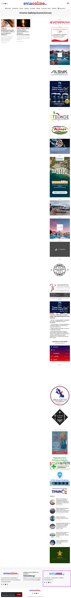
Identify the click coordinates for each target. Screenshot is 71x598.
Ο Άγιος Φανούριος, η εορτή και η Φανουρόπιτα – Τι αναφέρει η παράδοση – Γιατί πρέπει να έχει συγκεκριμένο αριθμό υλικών (60, 325)
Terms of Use (12, 595)
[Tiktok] (60, 359)
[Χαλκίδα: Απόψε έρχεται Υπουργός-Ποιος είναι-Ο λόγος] (52, 518)
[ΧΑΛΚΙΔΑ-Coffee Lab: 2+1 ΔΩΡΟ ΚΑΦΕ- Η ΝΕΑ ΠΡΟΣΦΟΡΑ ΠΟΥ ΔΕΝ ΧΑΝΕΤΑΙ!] (60, 307)
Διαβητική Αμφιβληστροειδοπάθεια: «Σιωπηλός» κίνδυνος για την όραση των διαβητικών (7, 31)
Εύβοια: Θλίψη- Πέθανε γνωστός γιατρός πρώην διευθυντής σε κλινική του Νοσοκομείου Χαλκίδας (23, 31)
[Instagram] (7, 3)
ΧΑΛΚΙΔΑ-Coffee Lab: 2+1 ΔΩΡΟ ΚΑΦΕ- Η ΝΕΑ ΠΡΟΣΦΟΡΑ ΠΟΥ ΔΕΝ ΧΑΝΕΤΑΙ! (59, 316)
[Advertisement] (60, 374)
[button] (19, 594)
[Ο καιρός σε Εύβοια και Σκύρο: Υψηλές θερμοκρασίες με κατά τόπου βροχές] (52, 542)
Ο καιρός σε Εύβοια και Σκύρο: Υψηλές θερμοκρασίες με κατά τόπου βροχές (62, 542)
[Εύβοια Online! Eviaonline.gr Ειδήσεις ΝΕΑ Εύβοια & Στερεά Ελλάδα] (35, 3)
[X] (3, 3)
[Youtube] (60, 356)
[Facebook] (2, 3)
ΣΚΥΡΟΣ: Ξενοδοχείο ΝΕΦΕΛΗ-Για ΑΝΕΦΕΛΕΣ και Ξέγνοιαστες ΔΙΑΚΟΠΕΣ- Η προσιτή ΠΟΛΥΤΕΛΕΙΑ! (59, 321)
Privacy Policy (5, 595)
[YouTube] (5, 3)
